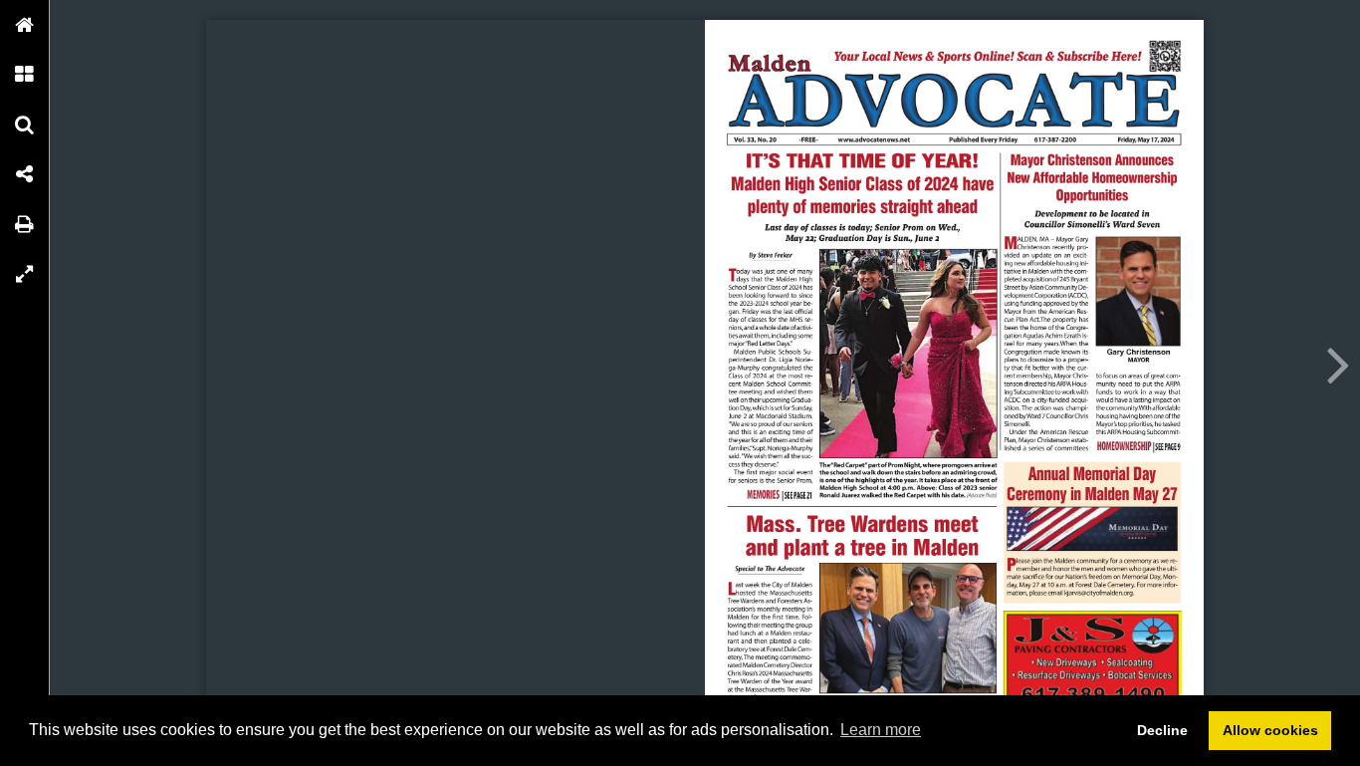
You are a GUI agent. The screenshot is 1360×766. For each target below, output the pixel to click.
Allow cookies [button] (1270, 730)
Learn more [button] (880, 729)
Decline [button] (1162, 730)
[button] (25, 25)
